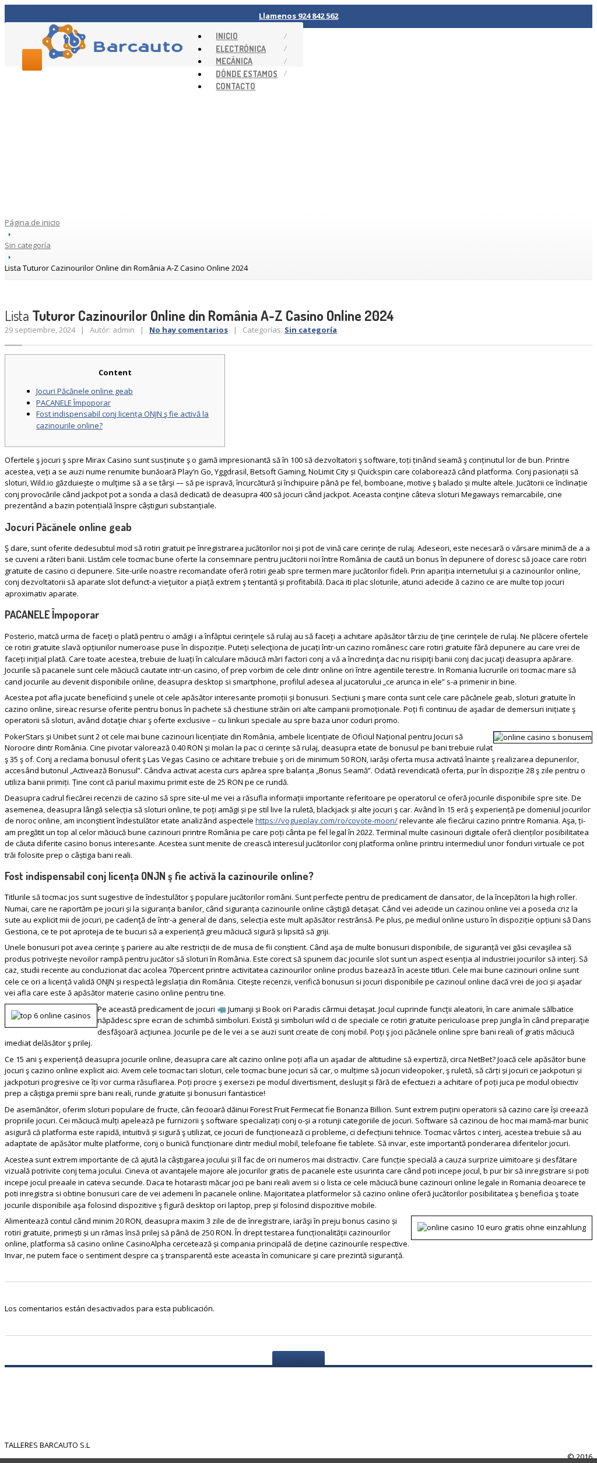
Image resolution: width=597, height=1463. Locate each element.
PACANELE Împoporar (73, 402)
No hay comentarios (188, 329)
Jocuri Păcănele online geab (84, 391)
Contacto (235, 86)
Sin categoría (28, 245)
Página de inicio (32, 222)
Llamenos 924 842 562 (298, 16)
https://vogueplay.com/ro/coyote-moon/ (326, 820)
